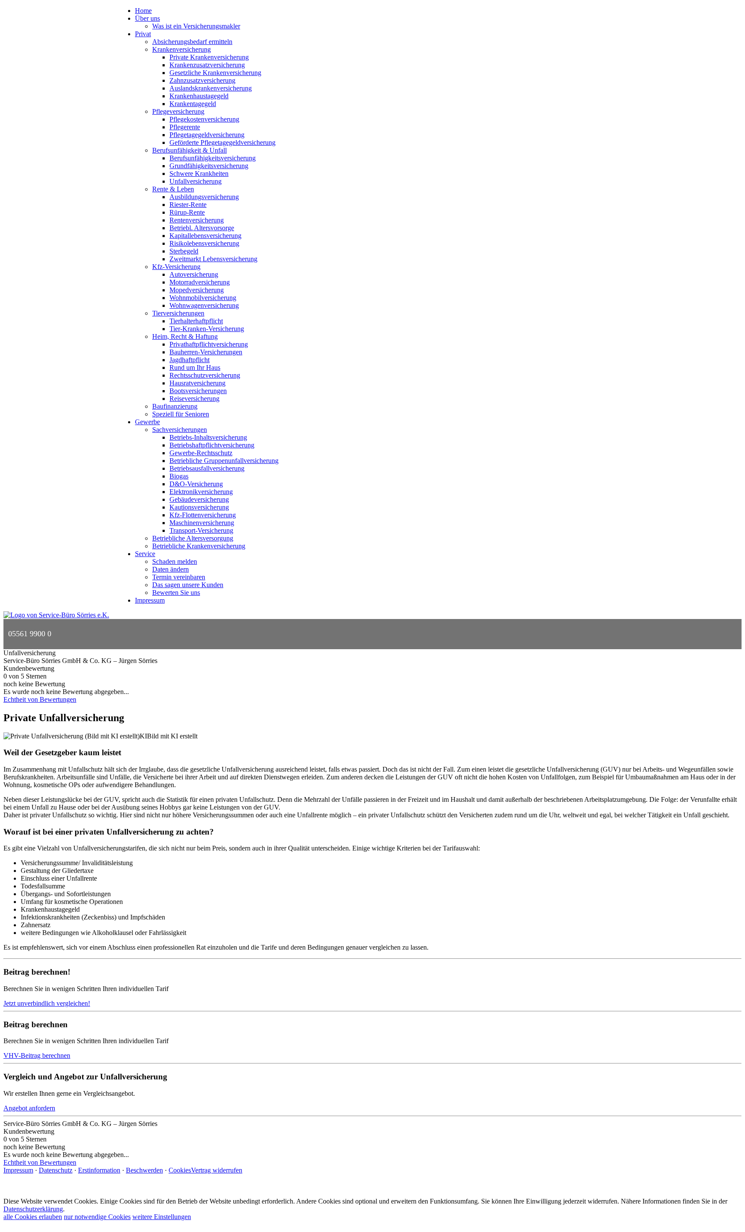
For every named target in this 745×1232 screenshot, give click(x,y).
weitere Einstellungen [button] (161, 1216)
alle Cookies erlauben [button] (32, 1216)
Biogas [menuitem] (178, 476)
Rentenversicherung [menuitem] (196, 220)
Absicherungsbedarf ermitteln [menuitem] (192, 41)
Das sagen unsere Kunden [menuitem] (187, 584)
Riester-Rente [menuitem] (188, 204)
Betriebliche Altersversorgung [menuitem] (192, 538)
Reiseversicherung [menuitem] (194, 398)
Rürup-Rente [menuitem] (187, 212)
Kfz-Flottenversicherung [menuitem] (202, 515)
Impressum (18, 1170)
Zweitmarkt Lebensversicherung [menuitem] (213, 259)
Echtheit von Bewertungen (39, 699)
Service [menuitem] (145, 553)
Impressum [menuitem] (150, 600)
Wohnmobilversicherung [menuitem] (202, 297)
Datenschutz (55, 1170)
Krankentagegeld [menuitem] (192, 103)
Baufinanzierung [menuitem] (174, 406)
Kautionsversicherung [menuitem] (199, 507)
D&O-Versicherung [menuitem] (196, 484)
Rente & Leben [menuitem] (173, 189)
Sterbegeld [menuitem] (183, 251)
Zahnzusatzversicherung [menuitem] (202, 80)
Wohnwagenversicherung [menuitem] (204, 305)
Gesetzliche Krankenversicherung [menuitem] (215, 72)
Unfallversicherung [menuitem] (195, 181)
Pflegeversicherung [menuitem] (178, 111)
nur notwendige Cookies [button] (97, 1216)
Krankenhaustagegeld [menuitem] (199, 96)
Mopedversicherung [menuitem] (196, 290)
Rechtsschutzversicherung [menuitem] (204, 375)
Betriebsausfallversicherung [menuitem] (206, 468)
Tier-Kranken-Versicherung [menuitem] (206, 328)
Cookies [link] (180, 1170)
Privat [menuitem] (143, 34)
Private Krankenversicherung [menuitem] (209, 57)
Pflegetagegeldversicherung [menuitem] (206, 134)
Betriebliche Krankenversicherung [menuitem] (198, 546)
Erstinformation (99, 1170)
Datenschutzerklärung (33, 1209)
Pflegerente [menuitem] (184, 127)
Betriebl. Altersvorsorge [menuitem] (201, 227)
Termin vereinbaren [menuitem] (178, 577)
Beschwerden (144, 1170)
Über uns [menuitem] (147, 18)
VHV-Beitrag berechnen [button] (36, 1055)
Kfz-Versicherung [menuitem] (176, 266)
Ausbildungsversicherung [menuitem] (204, 196)
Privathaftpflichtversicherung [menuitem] (208, 344)
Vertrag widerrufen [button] (216, 1170)
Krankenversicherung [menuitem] (181, 49)
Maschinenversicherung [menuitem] (201, 522)
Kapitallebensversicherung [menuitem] (205, 235)
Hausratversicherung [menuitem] (197, 383)
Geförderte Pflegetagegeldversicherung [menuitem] (222, 142)
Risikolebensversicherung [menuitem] (204, 243)
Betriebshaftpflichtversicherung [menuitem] (211, 445)
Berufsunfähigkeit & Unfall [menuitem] (189, 150)
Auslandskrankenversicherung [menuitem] (210, 88)
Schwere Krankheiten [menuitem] (199, 173)
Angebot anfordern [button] (29, 1108)
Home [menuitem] (143, 10)
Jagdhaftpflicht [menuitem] (189, 359)
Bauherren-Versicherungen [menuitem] (205, 352)
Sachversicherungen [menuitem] (179, 429)
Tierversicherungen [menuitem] (178, 313)
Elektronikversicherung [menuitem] (201, 491)
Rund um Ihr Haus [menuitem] (194, 367)
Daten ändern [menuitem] (170, 569)
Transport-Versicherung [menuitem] (201, 530)
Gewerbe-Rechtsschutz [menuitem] (200, 453)
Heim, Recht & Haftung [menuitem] (185, 336)
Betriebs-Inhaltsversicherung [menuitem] (208, 437)
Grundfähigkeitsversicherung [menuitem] (208, 165)
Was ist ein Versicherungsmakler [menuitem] (196, 26)
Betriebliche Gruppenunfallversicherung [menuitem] (224, 460)
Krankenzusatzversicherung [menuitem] (207, 65)
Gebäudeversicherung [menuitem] (199, 499)
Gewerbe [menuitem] (147, 421)
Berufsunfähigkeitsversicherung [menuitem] (212, 158)
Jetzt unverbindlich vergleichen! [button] (46, 1003)
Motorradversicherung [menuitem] (199, 282)
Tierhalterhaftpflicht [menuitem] (196, 321)
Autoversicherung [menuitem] (193, 274)
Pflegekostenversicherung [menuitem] (204, 119)
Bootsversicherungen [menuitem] (198, 390)
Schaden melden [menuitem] (174, 561)
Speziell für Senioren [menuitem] (180, 414)
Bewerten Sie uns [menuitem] (176, 592)
